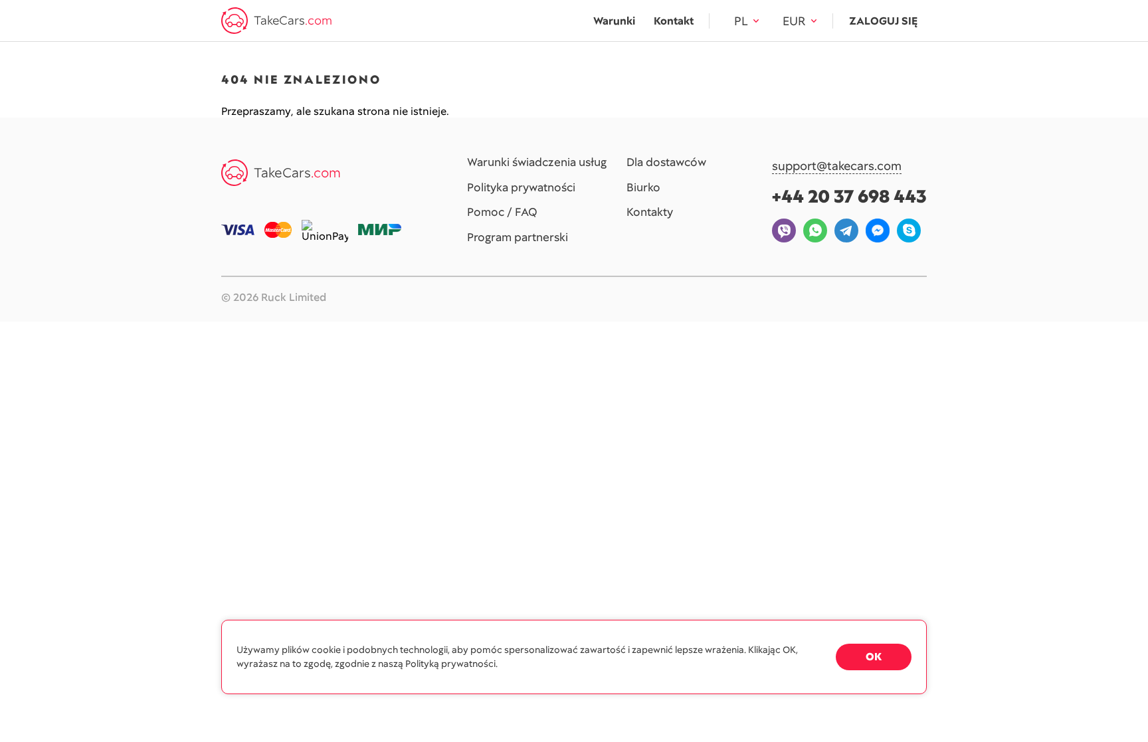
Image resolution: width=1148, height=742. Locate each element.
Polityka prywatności (521, 188)
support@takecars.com (837, 166)
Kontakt (674, 21)
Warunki (614, 21)
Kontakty (649, 212)
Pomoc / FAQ (502, 212)
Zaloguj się (883, 21)
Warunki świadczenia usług (537, 162)
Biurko (643, 188)
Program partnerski (517, 237)
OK (874, 657)
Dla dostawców (666, 162)
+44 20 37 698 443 (849, 196)
